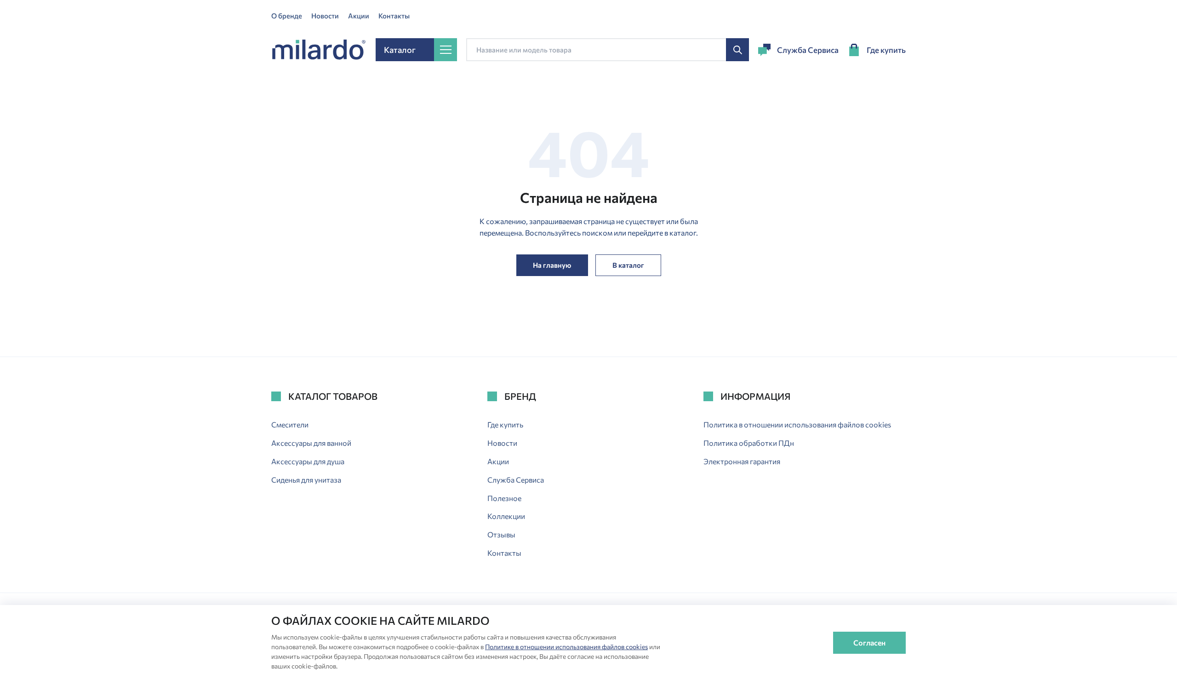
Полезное (504, 498)
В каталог (628, 265)
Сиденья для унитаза (306, 479)
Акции (358, 15)
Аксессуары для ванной (311, 442)
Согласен (869, 642)
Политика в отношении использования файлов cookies (797, 424)
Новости (325, 15)
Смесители (290, 424)
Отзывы (501, 534)
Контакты (394, 15)
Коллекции (506, 516)
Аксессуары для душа (307, 461)
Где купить (886, 50)
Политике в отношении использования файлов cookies (566, 647)
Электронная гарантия (741, 461)
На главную (552, 265)
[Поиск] (737, 49)
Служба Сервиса (808, 50)
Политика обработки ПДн (748, 442)
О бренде (286, 15)
